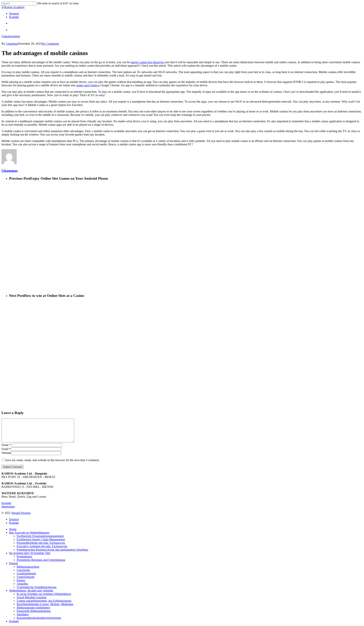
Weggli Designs (20, 513)
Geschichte (23, 570)
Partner (21, 580)
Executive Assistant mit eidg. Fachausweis (42, 546)
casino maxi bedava (87, 85)
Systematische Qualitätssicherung (36, 587)
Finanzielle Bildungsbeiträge (34, 611)
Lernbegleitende (26, 573)
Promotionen (24, 556)
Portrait (13, 563)
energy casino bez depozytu (147, 62)
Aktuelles (22, 583)
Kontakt (6, 503)
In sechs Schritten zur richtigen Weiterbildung (44, 594)
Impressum (8, 506)
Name (6, 445)
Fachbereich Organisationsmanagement (40, 536)
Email (6, 449)
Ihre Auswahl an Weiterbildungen (29, 532)
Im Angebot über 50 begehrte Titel (29, 553)
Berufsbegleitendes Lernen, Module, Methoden (45, 604)
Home (12, 529)
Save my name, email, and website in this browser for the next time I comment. (52, 460)
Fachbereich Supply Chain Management (41, 539)
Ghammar (12, 43)
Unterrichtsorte (26, 576)
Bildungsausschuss (28, 566)
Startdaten (23, 614)
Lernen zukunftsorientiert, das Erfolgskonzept (44, 600)
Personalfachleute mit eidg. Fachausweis (41, 542)
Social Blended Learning (31, 597)
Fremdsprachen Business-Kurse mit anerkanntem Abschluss (52, 549)
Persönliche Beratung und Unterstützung (41, 559)
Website (6, 452)
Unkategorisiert (11, 36)
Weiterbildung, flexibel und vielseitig (31, 590)
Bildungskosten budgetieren (33, 607)
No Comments (50, 43)
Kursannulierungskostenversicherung (39, 617)
